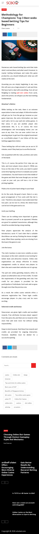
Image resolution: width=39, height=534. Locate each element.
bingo (25, 375)
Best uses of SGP (10, 387)
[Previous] (3, 482)
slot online (28, 403)
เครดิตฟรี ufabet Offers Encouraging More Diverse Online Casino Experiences (9, 468)
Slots (5, 430)
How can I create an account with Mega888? (23, 504)
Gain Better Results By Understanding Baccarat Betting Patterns (29, 467)
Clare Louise (6, 28)
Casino (4, 9)
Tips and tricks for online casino (15, 383)
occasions (17, 407)
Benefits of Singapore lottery (14, 391)
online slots (8, 403)
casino (7, 375)
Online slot (16, 375)
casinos (18, 403)
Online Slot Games (20, 399)
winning (7, 407)
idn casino (8, 395)
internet (7, 379)
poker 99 (8, 399)
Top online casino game (22, 395)
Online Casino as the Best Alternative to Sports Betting (24, 513)
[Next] (6, 482)
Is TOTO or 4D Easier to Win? (23, 493)
